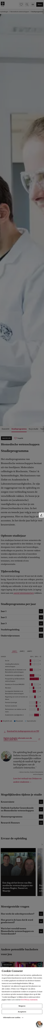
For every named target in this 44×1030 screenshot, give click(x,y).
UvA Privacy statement (29, 1000)
